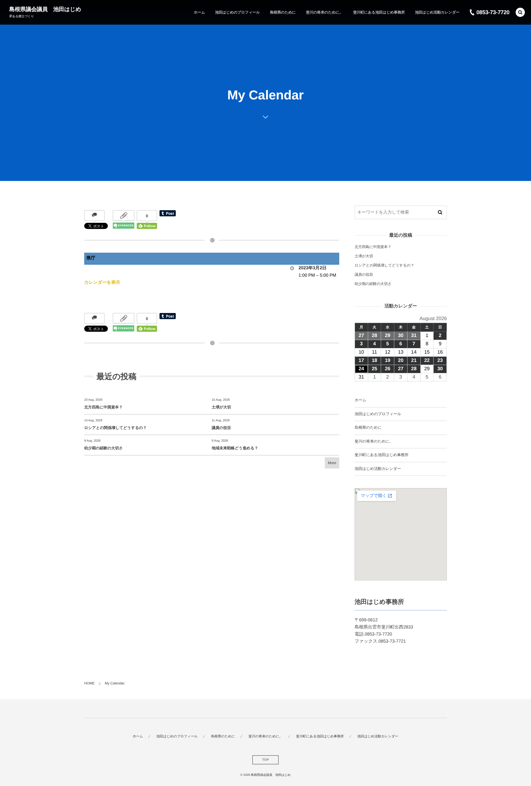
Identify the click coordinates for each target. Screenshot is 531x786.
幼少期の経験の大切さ (103, 448)
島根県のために (368, 427)
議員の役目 (221, 428)
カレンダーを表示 (102, 282)
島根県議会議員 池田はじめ (45, 9)
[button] (520, 12)
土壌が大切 (221, 407)
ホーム (360, 400)
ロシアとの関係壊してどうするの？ (115, 428)
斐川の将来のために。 (374, 441)
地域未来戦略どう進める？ (235, 448)
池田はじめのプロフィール (378, 414)
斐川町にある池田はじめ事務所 (381, 455)
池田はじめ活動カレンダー (378, 469)
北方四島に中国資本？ (103, 407)
